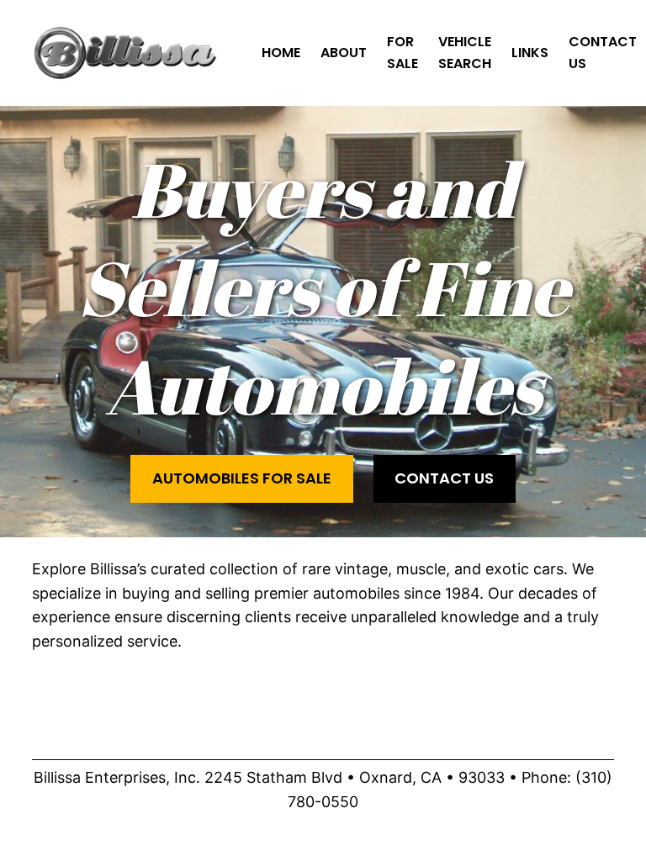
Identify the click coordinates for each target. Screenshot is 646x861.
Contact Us (444, 478)
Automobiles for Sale (241, 478)
